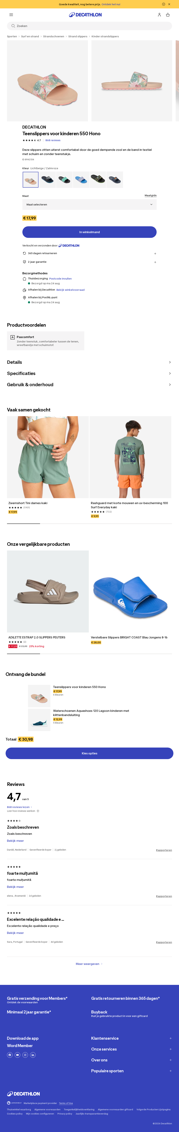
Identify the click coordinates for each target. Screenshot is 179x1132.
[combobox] (89, 204)
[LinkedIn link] (33, 1055)
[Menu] (11, 15)
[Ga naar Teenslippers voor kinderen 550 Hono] (39, 696)
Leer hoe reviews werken (21, 811)
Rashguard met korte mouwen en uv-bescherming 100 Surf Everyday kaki (130, 505)
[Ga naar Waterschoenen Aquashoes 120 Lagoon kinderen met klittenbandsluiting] (39, 720)
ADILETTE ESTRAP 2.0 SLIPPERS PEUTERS (36, 637)
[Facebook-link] (10, 1055)
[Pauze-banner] (163, 4)
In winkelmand (89, 232)
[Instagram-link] (25, 1055)
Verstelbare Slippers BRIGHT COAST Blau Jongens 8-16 (129, 637)
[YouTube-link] (17, 1055)
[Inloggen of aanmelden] (159, 15)
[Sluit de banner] (169, 4)
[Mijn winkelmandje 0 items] (168, 15)
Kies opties (89, 753)
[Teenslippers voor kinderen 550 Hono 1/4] (47, 80)
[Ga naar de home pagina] (85, 14)
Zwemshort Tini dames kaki (27, 503)
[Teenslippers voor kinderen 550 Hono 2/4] (131, 80)
